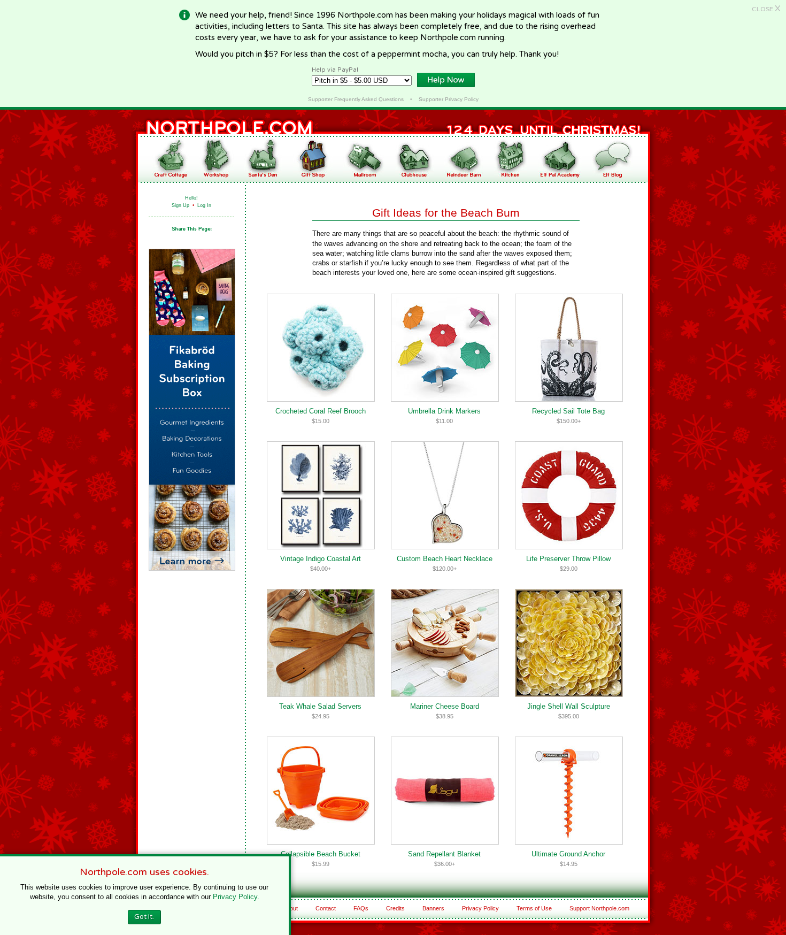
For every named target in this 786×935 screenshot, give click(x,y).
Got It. (144, 917)
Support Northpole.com (599, 908)
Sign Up (180, 205)
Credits (395, 908)
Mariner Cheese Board (444, 706)
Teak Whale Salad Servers (320, 706)
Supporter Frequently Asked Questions (356, 99)
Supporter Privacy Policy (449, 99)
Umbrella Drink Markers (444, 411)
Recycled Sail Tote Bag (568, 411)
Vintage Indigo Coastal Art (320, 559)
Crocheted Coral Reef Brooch (320, 411)
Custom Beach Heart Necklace (444, 559)
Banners (433, 908)
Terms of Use (534, 908)
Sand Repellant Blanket (444, 854)
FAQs (360, 908)
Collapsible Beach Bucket (320, 854)
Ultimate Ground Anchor (568, 854)
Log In (204, 205)
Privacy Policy (480, 908)
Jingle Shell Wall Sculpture (568, 706)
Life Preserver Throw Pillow (568, 559)
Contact (325, 908)
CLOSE (766, 9)
